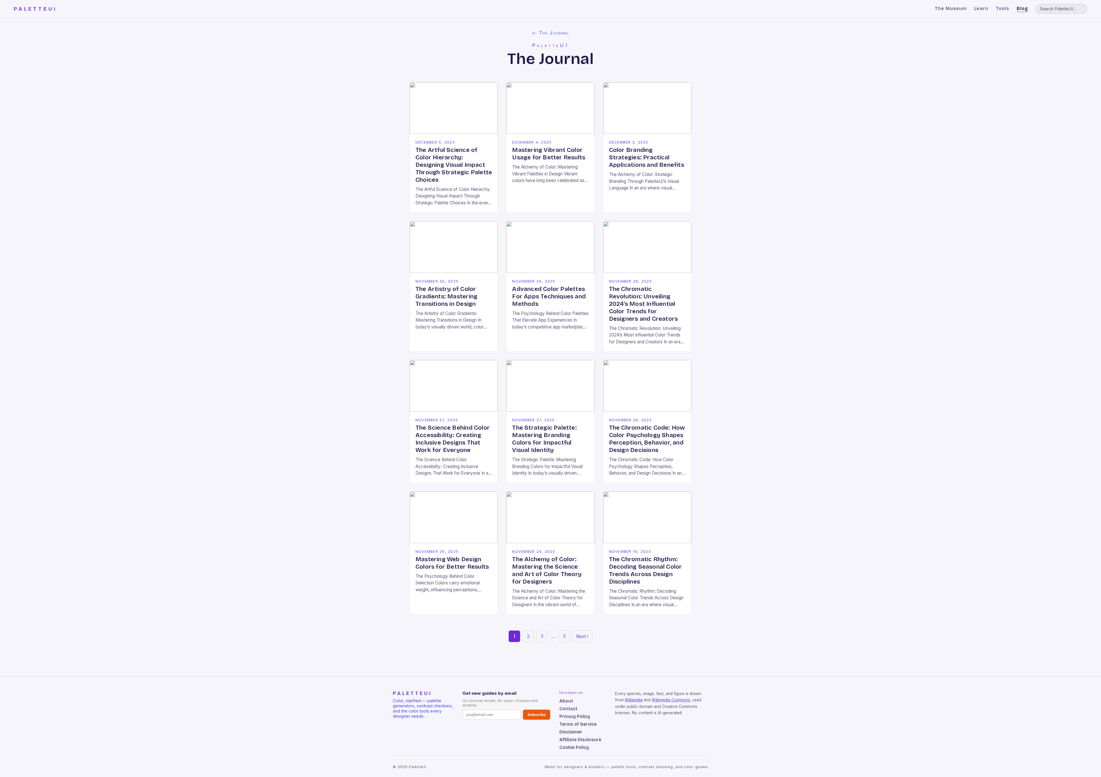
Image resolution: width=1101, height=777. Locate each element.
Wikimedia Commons (671, 700)
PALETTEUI (35, 9)
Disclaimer (570, 732)
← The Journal (550, 33)
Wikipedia (634, 700)
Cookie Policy (574, 747)
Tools (1002, 8)
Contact (568, 708)
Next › (582, 636)
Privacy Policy (574, 716)
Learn (981, 8)
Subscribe (537, 715)
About (566, 701)
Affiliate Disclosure (580, 739)
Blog (1022, 8)
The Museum (951, 8)
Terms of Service (578, 724)
